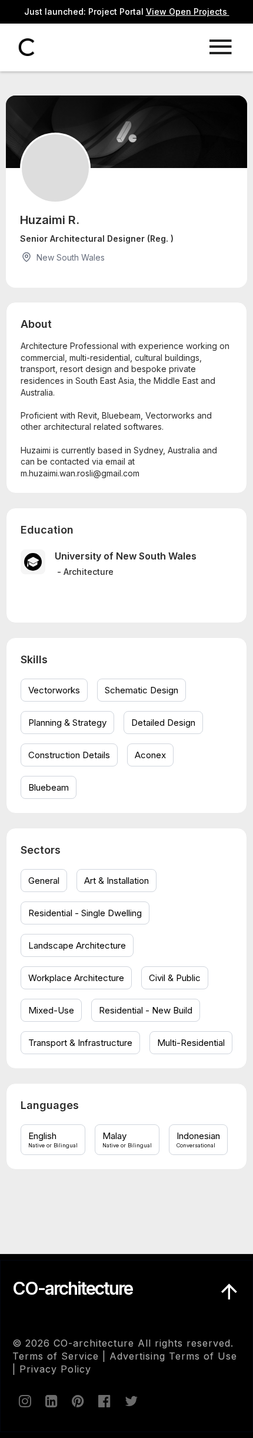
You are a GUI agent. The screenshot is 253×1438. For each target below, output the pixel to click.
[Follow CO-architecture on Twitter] (130, 1401)
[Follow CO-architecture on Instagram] (24, 1401)
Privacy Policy (55, 1369)
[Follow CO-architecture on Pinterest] (77, 1401)
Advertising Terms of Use (173, 1356)
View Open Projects (187, 11)
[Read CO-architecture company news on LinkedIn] (50, 1401)
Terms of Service (55, 1356)
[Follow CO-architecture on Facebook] (103, 1401)
